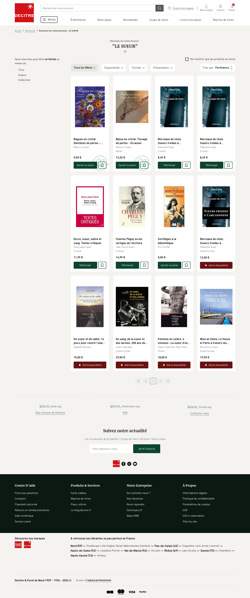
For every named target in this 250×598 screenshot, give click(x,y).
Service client (23, 521)
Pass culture (78, 504)
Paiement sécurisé (26, 504)
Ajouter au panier (85, 165)
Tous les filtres (83, 67)
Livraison (20, 498)
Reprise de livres (81, 498)
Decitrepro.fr (134, 510)
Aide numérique (24, 515)
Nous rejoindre (135, 504)
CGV (185, 510)
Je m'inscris (146, 448)
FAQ (125, 412)
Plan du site (190, 521)
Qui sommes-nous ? (138, 493)
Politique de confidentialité (198, 498)
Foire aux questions (26, 493)
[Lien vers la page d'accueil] (24, 12)
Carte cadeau (78, 493)
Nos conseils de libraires (50, 412)
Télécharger (169, 165)
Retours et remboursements (32, 510)
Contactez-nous (199, 413)
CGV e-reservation (193, 515)
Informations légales (195, 493)
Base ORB (133, 515)
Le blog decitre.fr (81, 510)
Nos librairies (135, 498)
